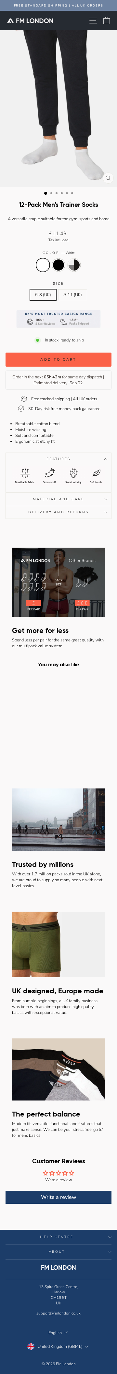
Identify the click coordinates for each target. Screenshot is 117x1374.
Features (58, 459)
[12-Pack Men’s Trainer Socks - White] (18, 756)
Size (58, 283)
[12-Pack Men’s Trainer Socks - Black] (25, 756)
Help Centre (56, 1237)
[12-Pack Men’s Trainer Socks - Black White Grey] (33, 756)
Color (58, 253)
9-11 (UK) (72, 295)
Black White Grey (74, 265)
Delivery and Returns (58, 512)
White (42, 265)
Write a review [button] (58, 1197)
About (57, 1252)
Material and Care (58, 499)
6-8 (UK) (43, 295)
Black (58, 265)
